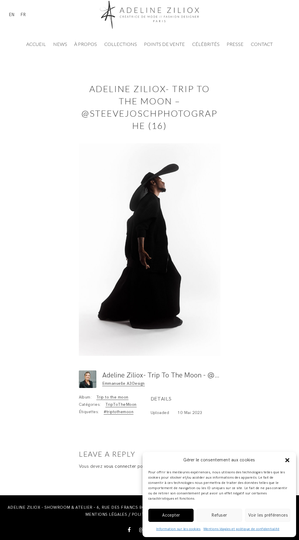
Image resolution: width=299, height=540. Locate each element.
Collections (120, 44)
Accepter (171, 515)
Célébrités (206, 44)
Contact (262, 44)
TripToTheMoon (120, 404)
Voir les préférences (268, 515)
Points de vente (164, 44)
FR (23, 14)
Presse (235, 44)
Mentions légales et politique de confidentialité (241, 529)
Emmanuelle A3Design (123, 383)
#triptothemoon (118, 411)
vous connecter (120, 466)
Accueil (36, 44)
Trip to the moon (112, 397)
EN (12, 14)
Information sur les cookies (178, 529)
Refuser (219, 515)
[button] (287, 460)
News (60, 44)
